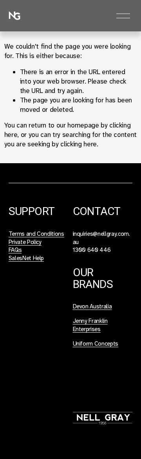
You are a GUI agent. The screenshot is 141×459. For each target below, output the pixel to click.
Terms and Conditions (36, 234)
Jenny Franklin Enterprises (90, 325)
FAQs (15, 250)
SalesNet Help (26, 258)
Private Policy (25, 242)
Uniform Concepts (96, 344)
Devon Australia (92, 306)
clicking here (78, 144)
